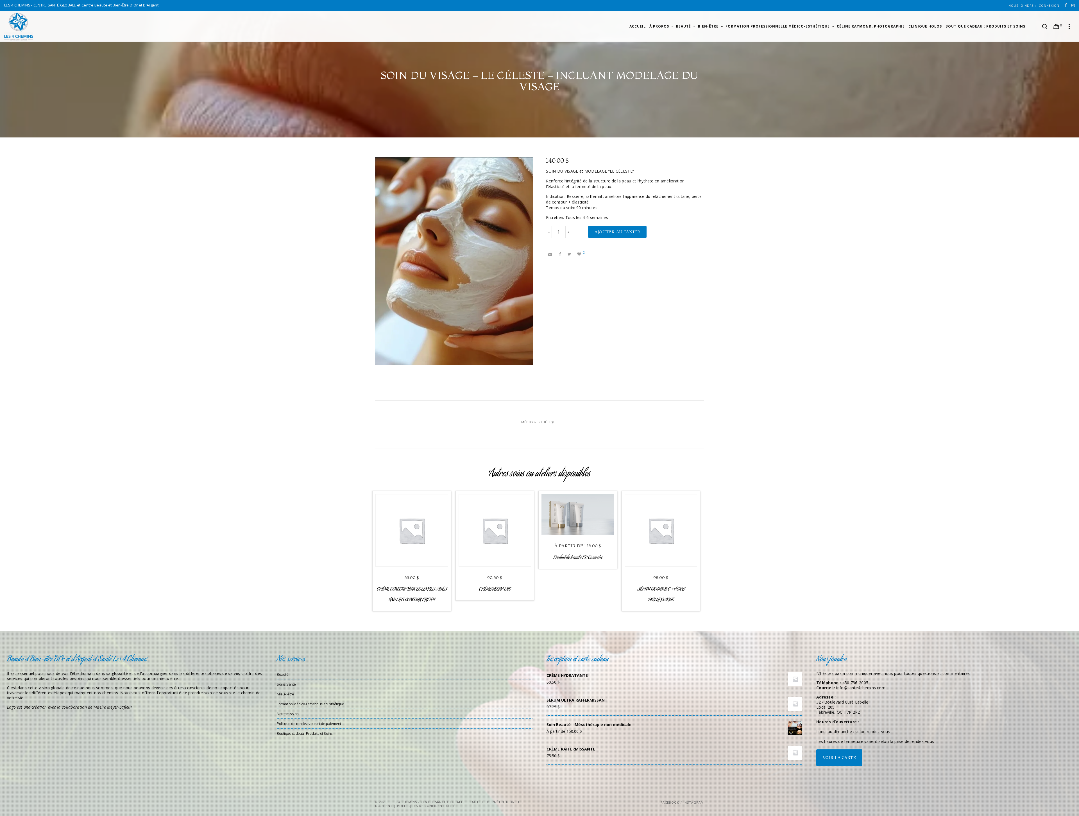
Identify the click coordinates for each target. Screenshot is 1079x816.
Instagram (693, 802)
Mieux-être (285, 694)
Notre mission (288, 713)
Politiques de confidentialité (426, 806)
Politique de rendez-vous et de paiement (309, 723)
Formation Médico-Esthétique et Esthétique (310, 703)
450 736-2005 (855, 682)
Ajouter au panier (617, 231)
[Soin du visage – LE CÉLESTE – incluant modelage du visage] (550, 254)
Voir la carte (839, 757)
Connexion (1049, 6)
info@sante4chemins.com (860, 687)
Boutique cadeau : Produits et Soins (305, 733)
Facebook (670, 802)
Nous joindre (1021, 6)
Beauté (282, 674)
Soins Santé (286, 684)
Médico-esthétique (539, 422)
